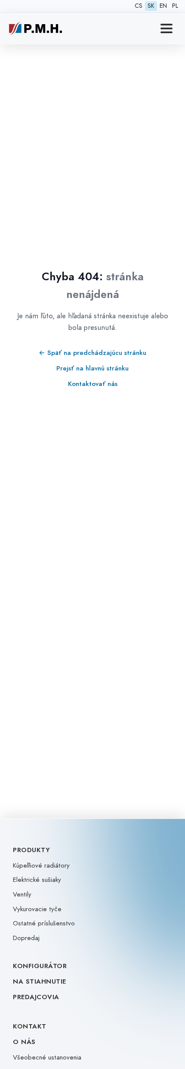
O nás (24, 1042)
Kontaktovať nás (92, 383)
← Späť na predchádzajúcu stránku (92, 352)
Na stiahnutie (39, 981)
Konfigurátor (40, 966)
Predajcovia (36, 997)
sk (151, 6)
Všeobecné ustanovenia (47, 1057)
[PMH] (35, 28)
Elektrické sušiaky (37, 879)
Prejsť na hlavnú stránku (92, 368)
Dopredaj (26, 938)
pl (175, 6)
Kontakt (29, 1026)
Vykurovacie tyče (37, 909)
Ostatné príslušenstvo (44, 923)
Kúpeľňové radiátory (41, 865)
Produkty (31, 850)
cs (138, 6)
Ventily (22, 894)
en (163, 6)
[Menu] (166, 28)
